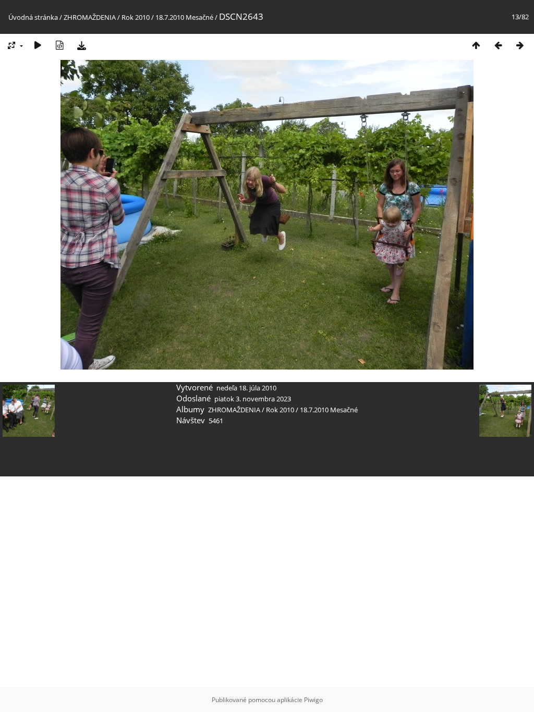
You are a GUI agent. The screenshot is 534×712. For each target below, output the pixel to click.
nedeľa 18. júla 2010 (246, 387)
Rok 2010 (136, 17)
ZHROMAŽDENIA (90, 17)
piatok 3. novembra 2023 (252, 398)
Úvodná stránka (33, 17)
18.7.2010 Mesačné (184, 17)
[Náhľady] (476, 45)
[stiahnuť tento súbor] (81, 45)
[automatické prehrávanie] (37, 45)
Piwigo (313, 699)
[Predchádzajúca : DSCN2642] (498, 45)
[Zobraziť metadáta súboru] (59, 45)
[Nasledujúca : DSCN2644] (520, 45)
